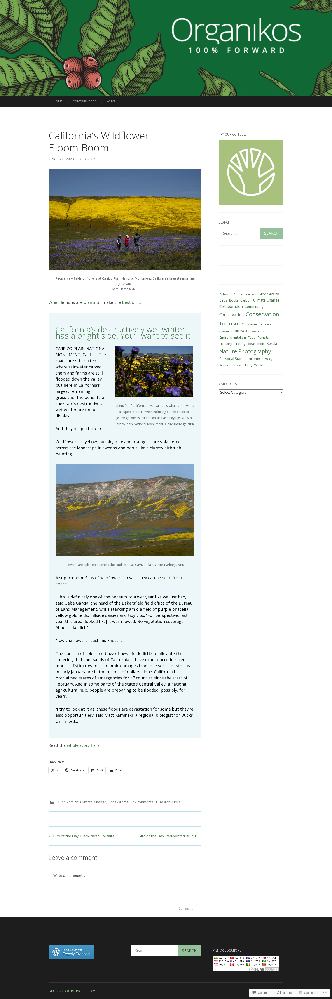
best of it (131, 302)
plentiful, (92, 302)
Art (254, 294)
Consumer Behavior (257, 324)
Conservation (231, 314)
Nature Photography (245, 351)
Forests (263, 337)
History (239, 343)
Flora (176, 802)
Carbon (245, 300)
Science (225, 365)
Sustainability (242, 365)
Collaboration (231, 306)
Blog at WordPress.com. (72, 991)
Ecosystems (119, 802)
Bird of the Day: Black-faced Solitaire (82, 836)
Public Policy (263, 358)
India (261, 343)
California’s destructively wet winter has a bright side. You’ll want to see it (123, 332)
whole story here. (84, 745)
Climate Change (93, 802)
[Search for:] (251, 233)
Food (252, 337)
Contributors (85, 101)
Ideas (251, 344)
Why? (111, 101)
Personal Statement (235, 358)
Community (254, 306)
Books (233, 300)
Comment (185, 908)
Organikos (90, 159)
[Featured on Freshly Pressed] (71, 957)
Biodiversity (68, 802)
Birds (223, 300)
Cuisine (224, 331)
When (54, 302)
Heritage (226, 344)
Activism (225, 294)
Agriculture (242, 294)
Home (58, 101)
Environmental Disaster (150, 802)
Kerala (272, 343)
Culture (237, 331)
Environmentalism (232, 337)
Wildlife (259, 365)
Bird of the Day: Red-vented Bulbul (169, 836)
